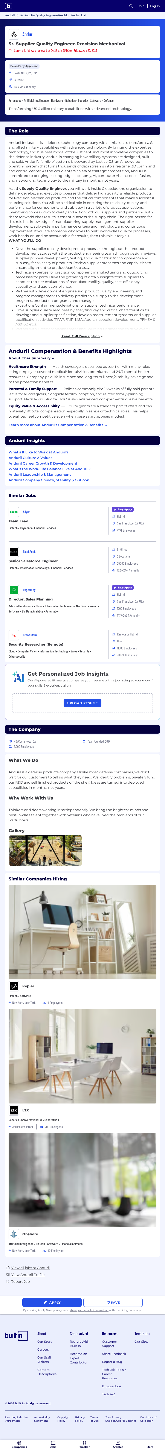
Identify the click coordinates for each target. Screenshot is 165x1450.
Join (141, 6)
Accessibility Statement (42, 1419)
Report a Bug (112, 1362)
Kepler (28, 986)
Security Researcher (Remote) (36, 644)
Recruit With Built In (79, 1344)
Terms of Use (94, 1419)
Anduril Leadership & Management (40, 475)
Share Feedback (114, 1354)
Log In (155, 6)
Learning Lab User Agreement (17, 1419)
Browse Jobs (111, 1386)
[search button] (131, 6)
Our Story (44, 1342)
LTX (25, 1110)
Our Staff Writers (44, 1360)
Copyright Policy (63, 1419)
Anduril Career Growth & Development (43, 463)
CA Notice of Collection (148, 1419)
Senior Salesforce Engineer (33, 561)
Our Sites (141, 1342)
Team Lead (18, 521)
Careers (43, 1349)
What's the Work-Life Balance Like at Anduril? (49, 469)
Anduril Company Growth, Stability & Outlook (49, 480)
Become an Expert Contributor (79, 1358)
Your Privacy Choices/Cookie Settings (120, 1419)
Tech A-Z (108, 1394)
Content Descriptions (47, 1372)
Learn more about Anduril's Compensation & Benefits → (58, 425)
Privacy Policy (80, 1419)
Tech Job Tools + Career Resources (114, 1374)
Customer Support (109, 1344)
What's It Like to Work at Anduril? (38, 452)
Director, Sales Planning (31, 599)
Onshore (30, 1234)
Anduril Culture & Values (30, 458)
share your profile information (89, 1310)
